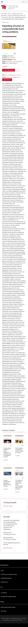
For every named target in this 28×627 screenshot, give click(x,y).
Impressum (4, 582)
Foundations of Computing (13, 61)
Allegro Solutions (16, 620)
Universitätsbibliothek (8, 596)
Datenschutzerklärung (9, 574)
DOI (3, 75)
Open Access (7, 79)
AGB (2, 570)
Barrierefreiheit (6, 578)
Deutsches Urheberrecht (13, 77)
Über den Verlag (7, 506)
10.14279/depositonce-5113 (13, 75)
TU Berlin (4, 593)
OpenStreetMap (7, 548)
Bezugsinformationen (8, 607)
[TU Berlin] (9, 7)
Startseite (4, 13)
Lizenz (4, 77)
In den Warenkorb (8, 70)
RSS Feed (3, 611)
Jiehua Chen (5, 22)
